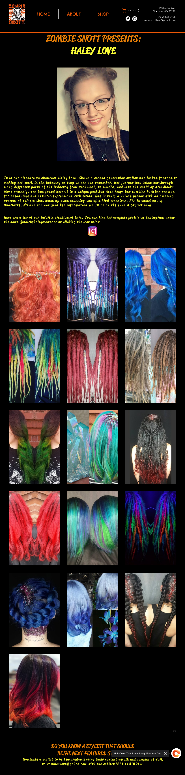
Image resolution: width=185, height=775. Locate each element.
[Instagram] (134, 18)
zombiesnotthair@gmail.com (159, 20)
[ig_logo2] (92, 231)
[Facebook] (128, 18)
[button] (132, 10)
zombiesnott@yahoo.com (67, 764)
